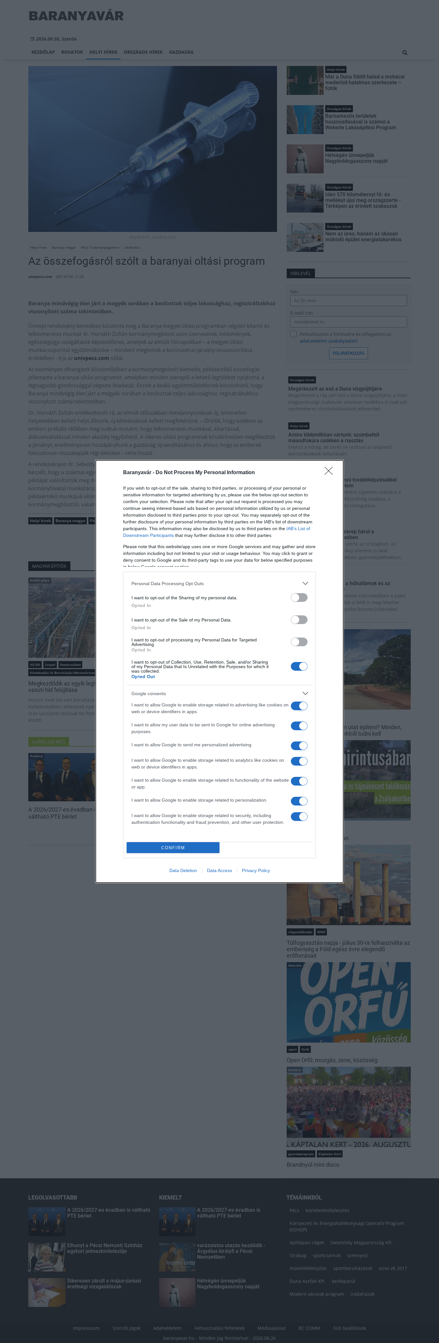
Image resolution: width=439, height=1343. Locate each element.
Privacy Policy (256, 870)
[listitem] (219, 583)
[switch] (299, 597)
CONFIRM (173, 847)
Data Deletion (183, 870)
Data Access (219, 870)
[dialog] (219, 671)
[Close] (331, 473)
